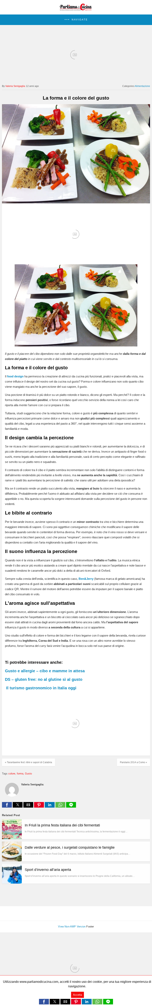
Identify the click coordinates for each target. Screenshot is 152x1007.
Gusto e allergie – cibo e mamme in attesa (45, 671)
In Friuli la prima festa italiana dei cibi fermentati (62, 825)
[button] (76, 19)
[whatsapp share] (60, 806)
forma (20, 773)
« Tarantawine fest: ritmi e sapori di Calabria (28, 762)
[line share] (71, 806)
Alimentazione (142, 86)
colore (11, 773)
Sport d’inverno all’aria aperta (48, 870)
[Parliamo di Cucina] (76, 9)
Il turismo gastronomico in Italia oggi (41, 688)
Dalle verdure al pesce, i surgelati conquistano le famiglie (70, 847)
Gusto (28, 773)
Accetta (77, 994)
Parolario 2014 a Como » (133, 762)
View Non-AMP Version (72, 926)
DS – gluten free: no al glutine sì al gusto (43, 679)
